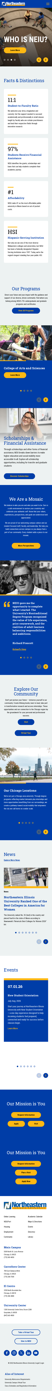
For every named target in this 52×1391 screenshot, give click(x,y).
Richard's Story (19, 649)
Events (30, 1227)
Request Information (26, 1115)
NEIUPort (7, 1221)
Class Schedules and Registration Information (20, 1386)
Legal (37, 1363)
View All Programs (26, 310)
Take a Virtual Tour (26, 1332)
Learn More (15, 50)
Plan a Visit (26, 1172)
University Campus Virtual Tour (15, 1383)
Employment (8, 1232)
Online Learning (9, 1216)
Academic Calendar (35, 1216)
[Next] (45, 59)
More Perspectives (26, 546)
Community (8, 1237)
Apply (16, 1124)
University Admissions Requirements (17, 1379)
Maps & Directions (35, 1221)
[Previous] (39, 59)
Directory (31, 1232)
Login (42, 1363)
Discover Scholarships (19, 476)
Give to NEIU (26, 1341)
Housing (7, 1227)
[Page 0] (4, 60)
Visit (26, 722)
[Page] (21, 390)
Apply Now (26, 1181)
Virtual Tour (26, 733)
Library (30, 1237)
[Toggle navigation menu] (48, 4)
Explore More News (12, 860)
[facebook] (7, 1353)
